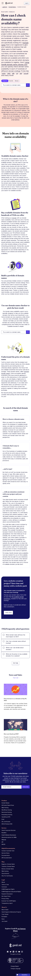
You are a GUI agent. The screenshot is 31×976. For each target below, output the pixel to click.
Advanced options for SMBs (9, 837)
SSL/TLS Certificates (7, 875)
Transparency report (7, 903)
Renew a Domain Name (8, 868)
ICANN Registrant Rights (8, 889)
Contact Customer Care (8, 850)
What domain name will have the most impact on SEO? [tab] (15, 636)
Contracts (4, 887)
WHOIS (3, 844)
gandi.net (5, 7)
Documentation (6, 855)
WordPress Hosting (7, 810)
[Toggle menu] (2, 3)
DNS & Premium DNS (7, 824)
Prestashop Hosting (7, 814)
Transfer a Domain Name (8, 866)
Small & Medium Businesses (9, 835)
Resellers (4, 832)
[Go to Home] (9, 3)
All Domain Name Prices (8, 805)
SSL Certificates (6, 821)
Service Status (5, 853)
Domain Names (12, 7)
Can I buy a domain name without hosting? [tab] (16, 642)
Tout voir (15, 678)
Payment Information (7, 894)
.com (3, 73)
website (4, 106)
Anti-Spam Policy (6, 896)
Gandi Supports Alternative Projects (11, 912)
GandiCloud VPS (6, 817)
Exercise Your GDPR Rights (9, 901)
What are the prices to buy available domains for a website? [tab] (16, 655)
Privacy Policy (5, 898)
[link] (8, 952)
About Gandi (5, 909)
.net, (8, 73)
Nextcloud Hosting (7, 812)
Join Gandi (4, 921)
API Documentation (7, 857)
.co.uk (26, 73)
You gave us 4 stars (15, 954)
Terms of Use (5, 884)
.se (21, 73)
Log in (26, 3)
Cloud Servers (5, 873)
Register (5, 80)
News (3, 919)
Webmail (4, 839)
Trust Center (5, 914)
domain (14, 218)
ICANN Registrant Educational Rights (11, 891)
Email (3, 819)
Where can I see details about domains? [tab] (15, 648)
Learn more (8, 612)
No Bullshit (4, 916)
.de (13, 73)
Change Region (15, 966)
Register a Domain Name (8, 864)
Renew (17, 80)
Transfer (11, 80)
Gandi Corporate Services (8, 830)
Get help (15, 663)
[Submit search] (28, 85)
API (2, 842)
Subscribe (25, 787)
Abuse (3, 882)
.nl (17, 73)
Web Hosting (5, 807)
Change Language (15, 968)
